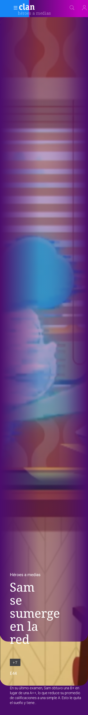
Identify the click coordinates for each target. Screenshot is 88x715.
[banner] (37, 7)
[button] (14, 7)
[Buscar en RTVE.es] (72, 7)
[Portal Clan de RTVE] (27, 7)
